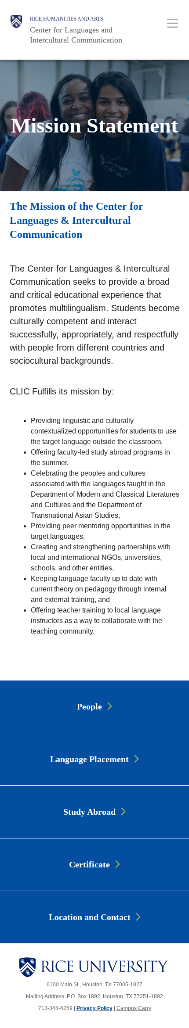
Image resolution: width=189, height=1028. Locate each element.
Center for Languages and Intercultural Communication (76, 34)
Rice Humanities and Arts (66, 19)
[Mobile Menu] (172, 23)
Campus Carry (133, 1008)
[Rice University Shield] (16, 30)
